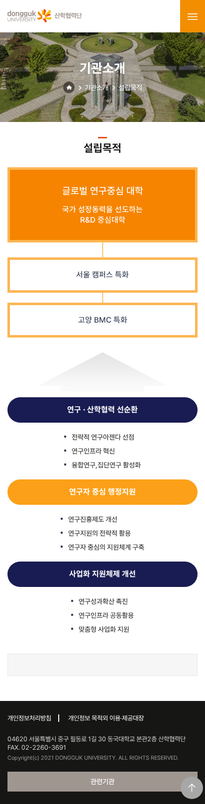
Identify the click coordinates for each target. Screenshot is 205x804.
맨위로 (192, 788)
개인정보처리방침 (29, 718)
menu (193, 16)
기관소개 (96, 88)
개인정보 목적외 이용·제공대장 (106, 718)
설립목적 (130, 88)
